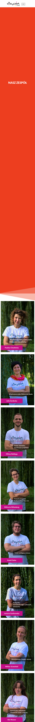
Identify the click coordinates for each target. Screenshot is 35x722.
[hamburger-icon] (23, 4)
